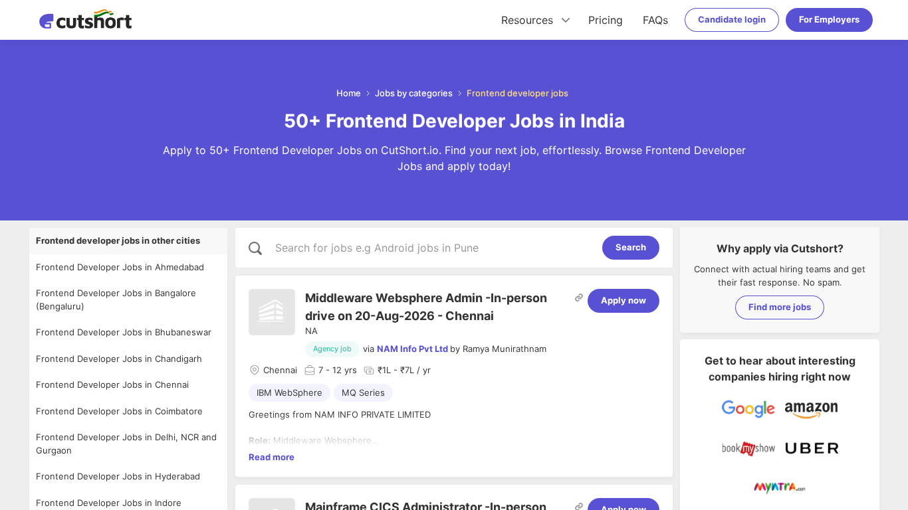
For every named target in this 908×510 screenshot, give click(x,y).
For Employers (829, 19)
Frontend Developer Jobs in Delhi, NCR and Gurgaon (126, 444)
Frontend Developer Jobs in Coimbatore (119, 411)
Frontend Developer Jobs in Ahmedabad (120, 267)
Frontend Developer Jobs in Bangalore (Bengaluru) (116, 299)
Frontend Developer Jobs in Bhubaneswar (123, 332)
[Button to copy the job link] (579, 297)
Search (631, 247)
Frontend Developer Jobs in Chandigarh (119, 358)
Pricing (605, 20)
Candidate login (732, 19)
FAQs (655, 20)
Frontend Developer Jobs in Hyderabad (118, 476)
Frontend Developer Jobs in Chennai (112, 384)
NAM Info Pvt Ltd (412, 348)
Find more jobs (779, 306)
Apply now (623, 300)
